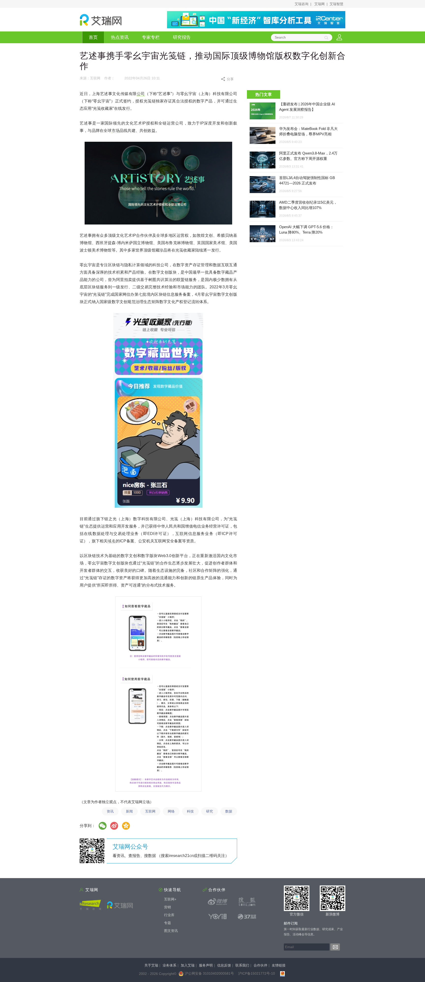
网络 (171, 811)
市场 (116, 130)
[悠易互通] (218, 916)
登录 (339, 37)
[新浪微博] (218, 902)
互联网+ (170, 899)
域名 (111, 541)
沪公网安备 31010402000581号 (209, 973)
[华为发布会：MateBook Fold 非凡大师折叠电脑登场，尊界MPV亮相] (262, 135)
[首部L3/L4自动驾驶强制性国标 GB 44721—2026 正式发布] (262, 185)
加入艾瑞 (188, 965)
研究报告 (182, 37)
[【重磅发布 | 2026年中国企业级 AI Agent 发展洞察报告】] (262, 110)
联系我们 (242, 965)
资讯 (110, 811)
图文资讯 (171, 931)
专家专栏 (151, 37)
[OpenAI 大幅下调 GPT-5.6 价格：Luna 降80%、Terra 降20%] (262, 234)
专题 (167, 923)
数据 (228, 811)
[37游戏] (247, 916)
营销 (167, 907)
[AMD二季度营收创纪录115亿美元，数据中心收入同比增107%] (262, 209)
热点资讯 (120, 37)
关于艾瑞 (151, 965)
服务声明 (206, 965)
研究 (209, 811)
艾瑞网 (319, 4)
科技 (190, 811)
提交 (335, 947)
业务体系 (169, 965)
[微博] (114, 826)
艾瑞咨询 (301, 4)
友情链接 (279, 965)
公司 (141, 94)
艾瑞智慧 (336, 4)
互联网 (181, 534)
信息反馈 (224, 965)
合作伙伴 (260, 965)
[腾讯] (126, 826)
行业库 (169, 915)
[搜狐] (247, 902)
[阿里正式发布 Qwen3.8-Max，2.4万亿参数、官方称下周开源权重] (262, 160)
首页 (93, 37)
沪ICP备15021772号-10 (256, 973)
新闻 (129, 811)
